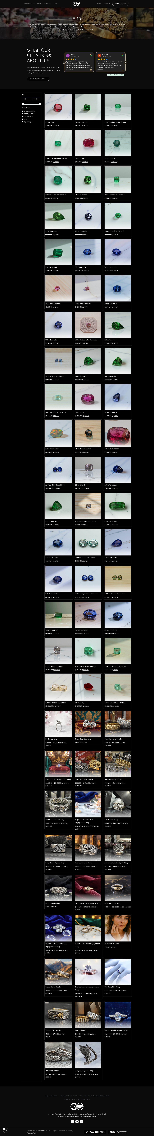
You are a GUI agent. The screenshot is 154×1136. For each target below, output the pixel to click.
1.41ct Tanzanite (80, 267)
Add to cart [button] (58, 106)
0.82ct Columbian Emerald (115, 122)
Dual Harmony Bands (113, 739)
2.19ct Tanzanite (111, 485)
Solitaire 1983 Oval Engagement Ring (87, 945)
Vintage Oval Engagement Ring (117, 1030)
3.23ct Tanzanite (81, 630)
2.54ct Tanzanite (51, 558)
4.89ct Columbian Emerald (115, 666)
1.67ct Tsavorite (110, 376)
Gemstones (27, 116)
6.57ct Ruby (79, 703)
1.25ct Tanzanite (81, 231)
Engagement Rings (44, 4)
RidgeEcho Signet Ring (54, 863)
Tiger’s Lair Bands (53, 1030)
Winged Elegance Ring (84, 1071)
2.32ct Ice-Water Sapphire (85, 521)
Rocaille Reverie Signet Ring (116, 863)
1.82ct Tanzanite (111, 412)
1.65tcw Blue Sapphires (54, 376)
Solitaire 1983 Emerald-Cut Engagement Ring (56, 945)
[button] (125, 62)
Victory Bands (80, 1030)
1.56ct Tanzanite (111, 304)
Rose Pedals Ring (52, 903)
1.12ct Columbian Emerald (114, 195)
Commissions (29, 4)
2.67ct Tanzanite (111, 558)
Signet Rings (27, 122)
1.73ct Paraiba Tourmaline (55, 412)
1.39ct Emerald (51, 267)
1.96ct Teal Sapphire (83, 449)
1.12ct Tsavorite (51, 231)
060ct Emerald (110, 158)
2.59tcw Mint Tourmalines (85, 558)
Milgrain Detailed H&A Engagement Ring (84, 821)
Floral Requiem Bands (84, 779)
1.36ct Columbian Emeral (114, 231)
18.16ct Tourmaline (112, 449)
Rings (25, 119)
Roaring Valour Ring (83, 863)
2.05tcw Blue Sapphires (54, 485)
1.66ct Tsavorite (81, 376)
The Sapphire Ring (112, 987)
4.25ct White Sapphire (54, 666)
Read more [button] (69, 69)
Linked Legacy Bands (113, 779)
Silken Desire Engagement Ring (88, 903)
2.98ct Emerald (51, 630)
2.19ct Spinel (80, 485)
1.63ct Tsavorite (110, 340)
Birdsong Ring (51, 739)
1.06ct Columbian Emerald (55, 195)
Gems (56, 4)
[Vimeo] (77, 1121)
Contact (107, 4)
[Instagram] (72, 1121)
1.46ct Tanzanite (110, 267)
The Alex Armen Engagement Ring (87, 988)
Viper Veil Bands (52, 1071)
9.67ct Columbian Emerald (115, 703)
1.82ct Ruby (79, 412)
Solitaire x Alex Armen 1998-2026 (38, 1131)
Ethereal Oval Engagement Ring (58, 779)
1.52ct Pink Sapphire (83, 304)
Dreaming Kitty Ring (83, 739)
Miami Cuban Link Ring (54, 820)
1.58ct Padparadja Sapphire (86, 340)
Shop (99, 4)
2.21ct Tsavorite (51, 521)
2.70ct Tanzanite (51, 594)
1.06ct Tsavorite (81, 195)
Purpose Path (31, 1133)
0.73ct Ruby (49, 122)
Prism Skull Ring (111, 820)
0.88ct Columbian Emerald (56, 158)
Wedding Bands (28, 114)
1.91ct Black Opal (52, 449)
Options (58, 723)
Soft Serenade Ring (112, 903)
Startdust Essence (112, 944)
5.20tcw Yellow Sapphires (55, 703)
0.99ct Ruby (80, 158)
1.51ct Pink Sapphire (53, 304)
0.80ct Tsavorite (81, 122)
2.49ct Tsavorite (111, 521)
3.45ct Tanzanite (111, 630)
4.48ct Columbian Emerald (85, 666)
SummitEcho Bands (53, 987)
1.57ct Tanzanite (51, 340)
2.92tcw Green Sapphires (115, 594)
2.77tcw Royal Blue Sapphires (86, 594)
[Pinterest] (81, 1121)
